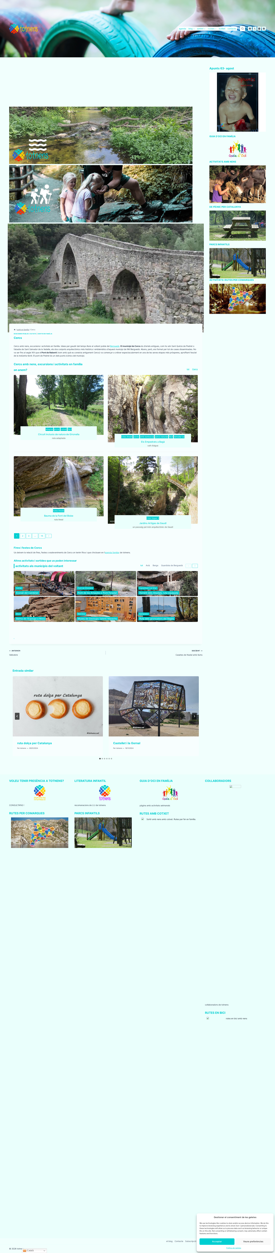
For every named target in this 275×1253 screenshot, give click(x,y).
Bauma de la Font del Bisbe (58, 515)
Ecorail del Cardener (27, 592)
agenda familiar (112, 552)
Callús (19, 588)
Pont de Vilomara (85, 588)
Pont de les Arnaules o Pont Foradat (97, 592)
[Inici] (14, 330)
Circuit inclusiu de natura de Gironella (58, 434)
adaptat (49, 429)
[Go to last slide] (17, 716)
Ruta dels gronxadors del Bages (156, 618)
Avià (148, 565)
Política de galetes (233, 1248)
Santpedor (143, 614)
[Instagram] (259, 29)
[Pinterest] (264, 29)
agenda (182, 28)
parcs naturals (161, 436)
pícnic (57, 429)
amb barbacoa (147, 436)
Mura (18, 614)
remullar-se (179, 436)
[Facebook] (250, 29)
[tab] (100, 758)
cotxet (64, 429)
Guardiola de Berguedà (172, 565)
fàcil (70, 429)
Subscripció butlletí (194, 1241)
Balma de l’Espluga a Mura (30, 618)
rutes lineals (126, 436)
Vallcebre (14, 653)
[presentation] (58, 706)
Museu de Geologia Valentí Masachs (97, 618)
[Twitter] (255, 29)
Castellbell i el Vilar (148, 588)
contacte (232, 28)
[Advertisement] (106, 85)
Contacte (179, 1241)
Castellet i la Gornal (126, 743)
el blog (169, 1241)
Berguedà (114, 346)
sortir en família (45, 334)
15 (42, 536)
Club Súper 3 (153, 518)
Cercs (195, 369)
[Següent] (194, 716)
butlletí (222, 28)
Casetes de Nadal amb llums (189, 653)
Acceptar (217, 1241)
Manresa (81, 614)
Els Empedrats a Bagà (153, 441)
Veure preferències (253, 1241)
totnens (23, 748)
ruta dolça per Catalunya (34, 743)
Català (30, 1250)
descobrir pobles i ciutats (25, 334)
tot (188, 369)
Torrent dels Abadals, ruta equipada (158, 592)
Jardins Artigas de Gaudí (152, 523)
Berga (155, 565)
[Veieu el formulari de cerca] (242, 28)
